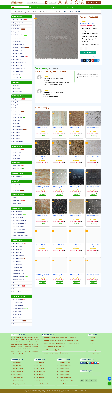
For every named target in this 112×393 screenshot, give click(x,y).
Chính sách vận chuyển (65, 377)
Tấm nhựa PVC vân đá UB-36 (42, 275)
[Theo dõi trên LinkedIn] (95, 363)
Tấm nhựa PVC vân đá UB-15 (76, 216)
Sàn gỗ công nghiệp (50, 7)
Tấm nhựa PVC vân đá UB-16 (76, 245)
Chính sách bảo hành (64, 371)
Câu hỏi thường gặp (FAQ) (66, 381)
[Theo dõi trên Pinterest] (92, 363)
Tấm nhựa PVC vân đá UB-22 (93, 245)
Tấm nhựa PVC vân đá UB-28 (42, 157)
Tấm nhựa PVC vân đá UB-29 (59, 187)
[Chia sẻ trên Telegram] (98, 60)
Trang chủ (14, 12)
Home (32, 7)
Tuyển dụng (93, 350)
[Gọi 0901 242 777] (109, 383)
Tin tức (91, 344)
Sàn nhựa (60, 7)
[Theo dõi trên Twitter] (90, 363)
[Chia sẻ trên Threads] (90, 60)
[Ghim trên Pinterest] (93, 60)
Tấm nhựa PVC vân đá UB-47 (59, 128)
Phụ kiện (91, 7)
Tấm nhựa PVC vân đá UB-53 (59, 275)
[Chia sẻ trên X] (84, 60)
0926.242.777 (60, 347)
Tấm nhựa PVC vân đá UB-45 (76, 128)
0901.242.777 (51, 347)
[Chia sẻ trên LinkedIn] (95, 60)
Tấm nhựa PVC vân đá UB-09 (76, 275)
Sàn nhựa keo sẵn (17, 374)
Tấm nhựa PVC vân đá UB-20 (42, 128)
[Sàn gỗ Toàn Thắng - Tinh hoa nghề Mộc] (17, 2)
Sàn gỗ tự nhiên (39, 7)
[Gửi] (46, 2)
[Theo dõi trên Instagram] (84, 363)
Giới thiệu (92, 337)
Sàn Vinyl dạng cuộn (18, 381)
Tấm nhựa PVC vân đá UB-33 (93, 216)
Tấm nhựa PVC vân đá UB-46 (42, 187)
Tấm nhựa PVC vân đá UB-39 (93, 275)
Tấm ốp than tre (40, 377)
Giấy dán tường (40, 362)
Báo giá (97, 7)
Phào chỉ (84, 7)
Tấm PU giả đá (40, 368)
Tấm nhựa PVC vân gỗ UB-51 (59, 245)
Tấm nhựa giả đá (44, 12)
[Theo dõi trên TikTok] (87, 363)
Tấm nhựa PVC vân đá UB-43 (93, 157)
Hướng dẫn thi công (64, 384)
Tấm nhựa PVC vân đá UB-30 (93, 187)
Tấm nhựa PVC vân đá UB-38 (76, 157)
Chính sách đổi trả (64, 368)
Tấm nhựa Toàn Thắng (56, 12)
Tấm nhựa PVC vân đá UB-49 (59, 216)
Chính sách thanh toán (64, 365)
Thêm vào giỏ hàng (88, 52)
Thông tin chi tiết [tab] (54, 68)
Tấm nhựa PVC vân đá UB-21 (59, 157)
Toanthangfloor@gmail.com (54, 350)
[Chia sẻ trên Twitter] (87, 60)
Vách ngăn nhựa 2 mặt (42, 384)
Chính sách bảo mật (64, 374)
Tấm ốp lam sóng (40, 371)
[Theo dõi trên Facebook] (81, 363)
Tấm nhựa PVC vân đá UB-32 (42, 245)
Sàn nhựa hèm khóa (18, 377)
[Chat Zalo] (109, 379)
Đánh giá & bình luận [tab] (41, 68)
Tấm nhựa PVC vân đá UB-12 (42, 216)
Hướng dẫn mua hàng (64, 362)
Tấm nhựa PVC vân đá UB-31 (76, 187)
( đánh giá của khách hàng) (87, 23)
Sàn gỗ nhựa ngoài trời (19, 384)
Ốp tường (77, 7)
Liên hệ (92, 340)
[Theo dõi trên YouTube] (98, 363)
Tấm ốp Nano (39, 374)
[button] (20, 7)
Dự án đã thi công (94, 353)
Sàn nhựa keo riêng (18, 371)
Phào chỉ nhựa (40, 365)
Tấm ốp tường (22, 12)
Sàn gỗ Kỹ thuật (69, 7)
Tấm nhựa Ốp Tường (33, 12)
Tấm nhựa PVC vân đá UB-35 (93, 128)
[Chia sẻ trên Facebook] (82, 60)
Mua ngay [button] (42, 135)
